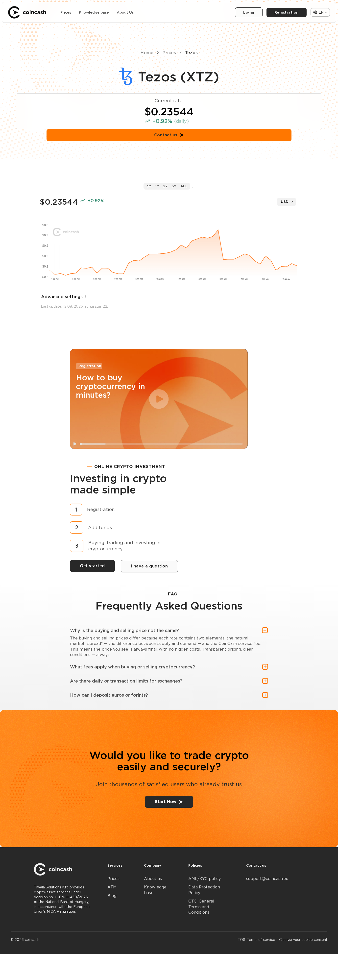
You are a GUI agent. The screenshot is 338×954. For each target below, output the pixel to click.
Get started (92, 565)
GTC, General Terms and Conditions (201, 907)
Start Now (166, 801)
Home (146, 52)
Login (248, 12)
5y (174, 186)
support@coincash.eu (267, 878)
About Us (125, 12)
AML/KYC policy (204, 878)
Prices (65, 12)
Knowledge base (94, 12)
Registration (286, 12)
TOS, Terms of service (256, 940)
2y (165, 186)
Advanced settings (62, 296)
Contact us (165, 135)
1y (157, 186)
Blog (112, 895)
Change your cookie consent (303, 940)
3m (148, 186)
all (184, 186)
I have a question (149, 566)
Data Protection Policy (204, 890)
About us (153, 878)
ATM (112, 887)
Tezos (191, 52)
